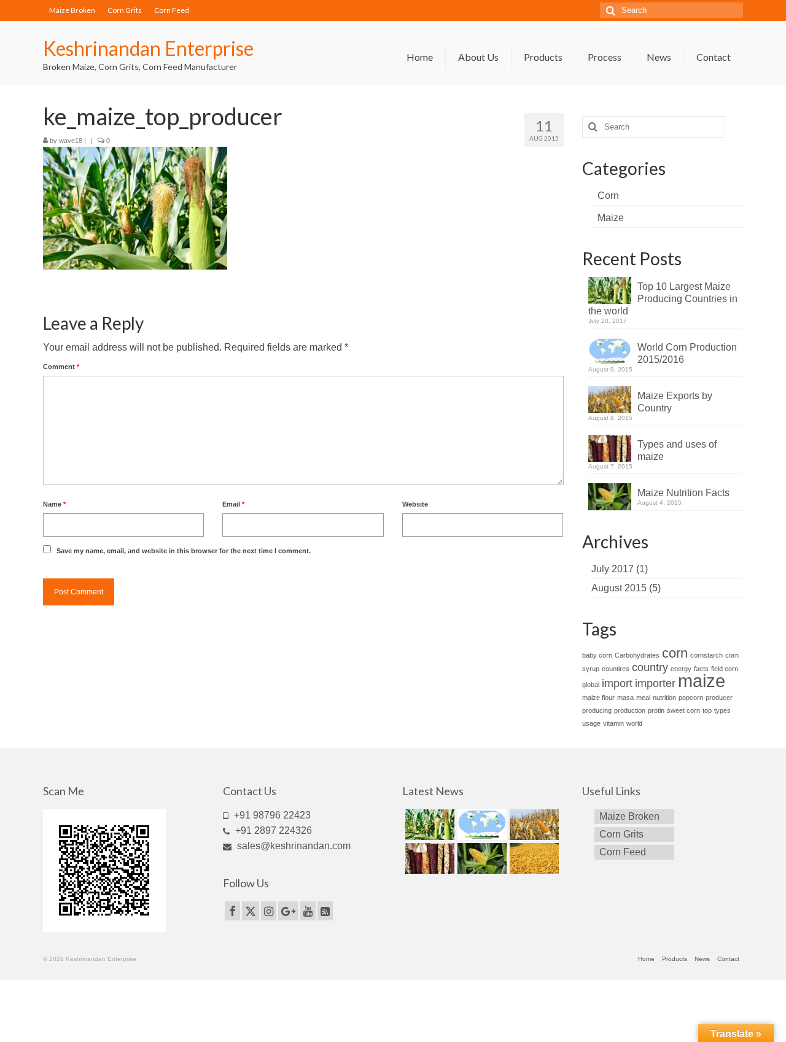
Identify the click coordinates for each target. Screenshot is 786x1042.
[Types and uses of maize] (428, 858)
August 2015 (619, 588)
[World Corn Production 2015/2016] (480, 824)
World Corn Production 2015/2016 (687, 353)
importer (655, 683)
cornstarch (706, 655)
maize (701, 681)
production (629, 710)
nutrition (664, 697)
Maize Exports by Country (674, 402)
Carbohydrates (637, 655)
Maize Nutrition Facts (683, 493)
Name (54, 504)
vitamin (613, 723)
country (650, 667)
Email (233, 504)
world (634, 723)
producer (719, 697)
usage (591, 723)
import (617, 683)
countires (615, 668)
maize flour (598, 697)
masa (625, 697)
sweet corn (683, 710)
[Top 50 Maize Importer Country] (533, 858)
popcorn (691, 697)
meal (643, 697)
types (722, 710)
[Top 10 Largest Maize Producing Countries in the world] (428, 824)
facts (701, 668)
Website (415, 504)
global (590, 684)
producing (597, 710)
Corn (608, 195)
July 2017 (612, 569)
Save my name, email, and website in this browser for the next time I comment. (183, 550)
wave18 (70, 140)
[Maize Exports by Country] (533, 824)
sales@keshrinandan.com (293, 846)
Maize (610, 217)
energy (681, 668)
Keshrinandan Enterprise (148, 48)
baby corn (597, 655)
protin (656, 710)
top (707, 710)
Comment (61, 366)
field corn (724, 668)
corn (675, 653)
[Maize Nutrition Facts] (480, 858)
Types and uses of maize (677, 450)
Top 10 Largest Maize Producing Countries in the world (662, 298)
